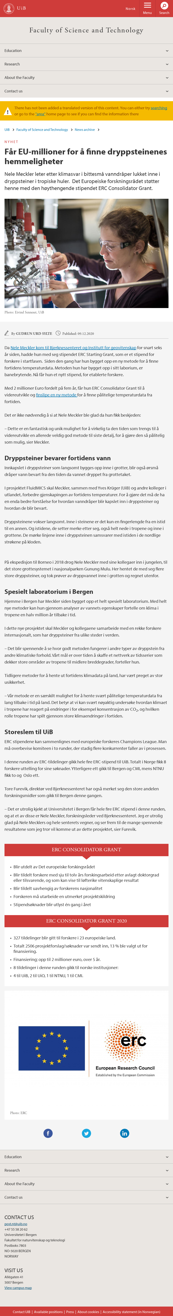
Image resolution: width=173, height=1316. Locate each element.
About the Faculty (19, 77)
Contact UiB (21, 1311)
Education (13, 50)
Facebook (48, 1133)
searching (159, 107)
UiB (7, 129)
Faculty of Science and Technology (86, 30)
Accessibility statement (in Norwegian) (131, 1311)
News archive (85, 129)
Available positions (48, 1311)
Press (70, 1311)
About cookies (88, 1311)
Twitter (86, 1133)
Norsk (131, 8)
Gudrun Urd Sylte (34, 333)
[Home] (9, 8)
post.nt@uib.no (16, 1224)
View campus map (18, 1287)
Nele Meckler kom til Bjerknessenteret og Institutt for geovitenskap (73, 347)
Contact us (14, 91)
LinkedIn (125, 1133)
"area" (40, 113)
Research (12, 64)
